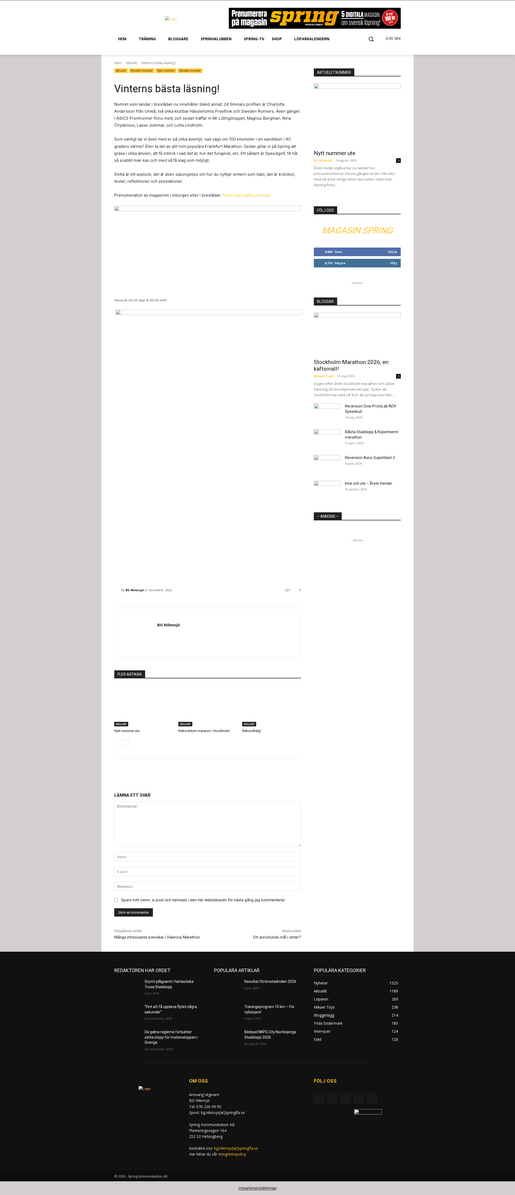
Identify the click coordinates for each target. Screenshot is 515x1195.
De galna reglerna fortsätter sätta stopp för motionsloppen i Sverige (171, 1037)
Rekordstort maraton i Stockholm (204, 731)
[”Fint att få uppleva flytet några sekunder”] (127, 1013)
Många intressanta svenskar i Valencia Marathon (157, 937)
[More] (208, 775)
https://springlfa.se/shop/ (246, 195)
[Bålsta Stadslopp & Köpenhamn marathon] (327, 438)
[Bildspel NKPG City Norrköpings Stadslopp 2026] (227, 1038)
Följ (393, 263)
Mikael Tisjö (323, 376)
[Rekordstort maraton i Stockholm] (207, 705)
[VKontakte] (372, 1098)
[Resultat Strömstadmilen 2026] (227, 988)
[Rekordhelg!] (271, 705)
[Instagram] (359, 1098)
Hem (118, 63)
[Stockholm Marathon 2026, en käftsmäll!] (357, 333)
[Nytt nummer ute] (143, 705)
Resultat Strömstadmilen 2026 (270, 981)
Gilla (392, 252)
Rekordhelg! (251, 731)
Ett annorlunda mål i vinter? (277, 937)
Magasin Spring (357, 230)
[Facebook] (332, 1098)
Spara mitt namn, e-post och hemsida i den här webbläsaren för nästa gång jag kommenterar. (203, 900)
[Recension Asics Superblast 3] (327, 464)
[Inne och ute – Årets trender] (327, 490)
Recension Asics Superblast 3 (370, 457)
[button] (371, 38)
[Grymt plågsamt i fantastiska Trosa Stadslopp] (127, 988)
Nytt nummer (166, 70)
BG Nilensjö (135, 590)
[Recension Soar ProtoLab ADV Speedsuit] (327, 412)
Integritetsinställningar (257, 1188)
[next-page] (126, 742)
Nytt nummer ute (126, 731)
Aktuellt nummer (142, 70)
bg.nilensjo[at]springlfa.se (236, 1148)
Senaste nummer (190, 70)
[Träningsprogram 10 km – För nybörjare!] (227, 1013)
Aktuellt (131, 63)
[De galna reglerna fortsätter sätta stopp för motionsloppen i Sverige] (127, 1038)
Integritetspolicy (232, 1154)
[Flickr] (345, 1098)
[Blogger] (319, 1098)
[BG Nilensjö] (117, 590)
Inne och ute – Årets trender (368, 483)
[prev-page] (117, 742)
